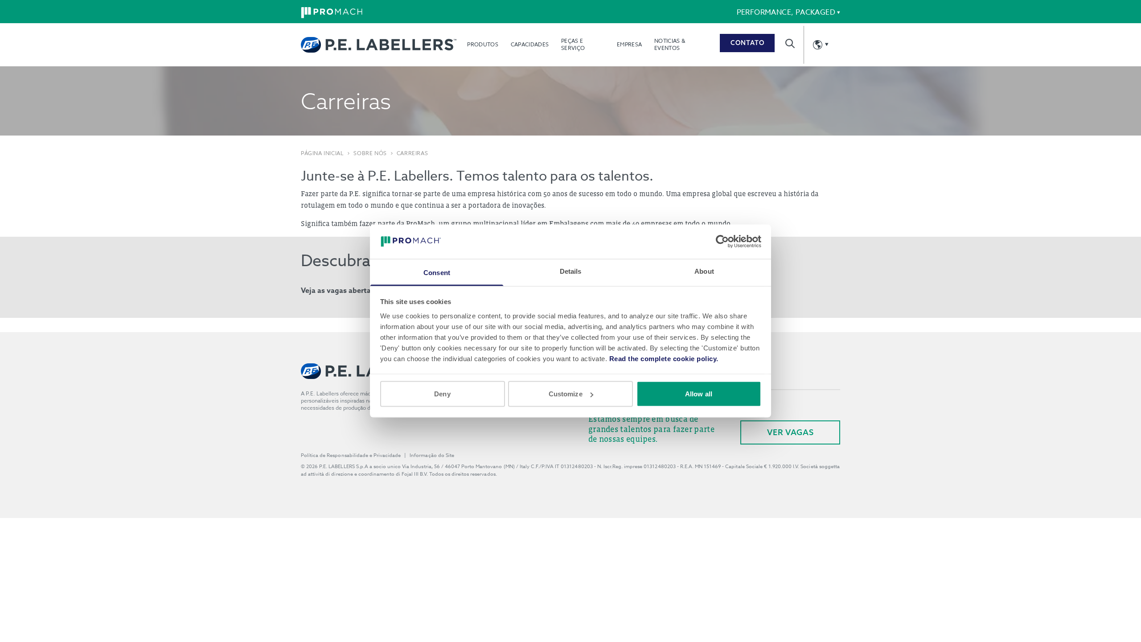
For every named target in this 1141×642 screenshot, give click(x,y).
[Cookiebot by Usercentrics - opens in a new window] (722, 241)
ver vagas (790, 432)
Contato (747, 43)
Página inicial (322, 153)
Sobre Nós (369, 153)
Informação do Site (432, 455)
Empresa (629, 44)
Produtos (482, 44)
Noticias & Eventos (669, 44)
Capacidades (530, 44)
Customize (566, 394)
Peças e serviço (573, 44)
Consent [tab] (436, 272)
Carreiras (412, 153)
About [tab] (704, 271)
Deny (442, 394)
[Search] (790, 43)
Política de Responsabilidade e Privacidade (351, 455)
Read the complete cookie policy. (663, 358)
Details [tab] (571, 271)
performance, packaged (786, 12)
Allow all (698, 394)
